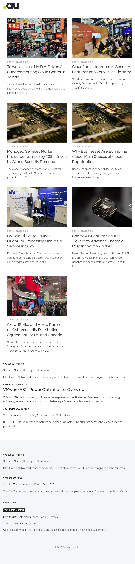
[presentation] (37, 38)
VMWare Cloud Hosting (15, 385)
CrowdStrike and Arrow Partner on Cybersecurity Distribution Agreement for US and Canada (35, 330)
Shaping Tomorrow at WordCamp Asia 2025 (28, 484)
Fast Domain (12, 523)
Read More (9, 502)
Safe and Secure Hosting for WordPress (26, 370)
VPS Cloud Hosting (13, 364)
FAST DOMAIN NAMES (14, 510)
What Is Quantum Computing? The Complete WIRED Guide (37, 415)
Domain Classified (17, 62)
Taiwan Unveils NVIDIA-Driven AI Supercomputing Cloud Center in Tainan (36, 72)
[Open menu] (129, 6)
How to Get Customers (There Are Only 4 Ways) (31, 517)
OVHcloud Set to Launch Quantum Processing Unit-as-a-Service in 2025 (35, 241)
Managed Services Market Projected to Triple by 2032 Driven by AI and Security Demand (37, 156)
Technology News (13, 478)
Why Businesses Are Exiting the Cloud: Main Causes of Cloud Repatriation (99, 156)
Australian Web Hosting (16, 409)
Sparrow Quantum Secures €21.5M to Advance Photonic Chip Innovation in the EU (97, 241)
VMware (11, 397)
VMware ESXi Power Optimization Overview (44, 389)
